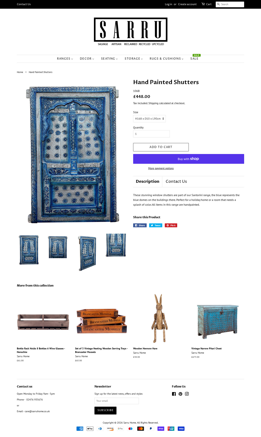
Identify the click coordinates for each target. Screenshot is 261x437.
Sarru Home (129, 422)
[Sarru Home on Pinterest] (180, 394)
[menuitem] (67, 58)
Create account (187, 4)
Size (135, 112)
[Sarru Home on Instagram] (187, 394)
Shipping (153, 103)
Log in (168, 4)
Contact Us (24, 4)
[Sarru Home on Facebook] (174, 394)
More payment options (161, 168)
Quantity (138, 127)
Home (20, 72)
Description (147, 181)
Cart (209, 4)
